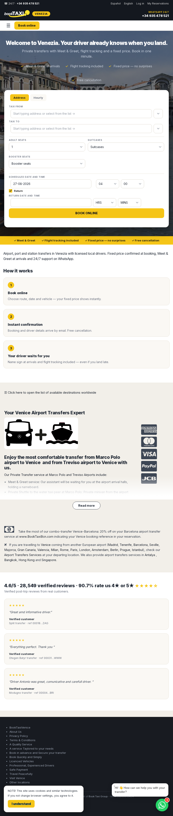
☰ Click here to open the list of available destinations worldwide (50, 392)
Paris (73, 550)
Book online (27, 25)
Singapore (49, 560)
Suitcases (95, 140)
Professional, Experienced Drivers (31, 765)
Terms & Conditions (22, 740)
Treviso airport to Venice (90, 462)
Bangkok (10, 560)
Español (116, 3)
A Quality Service (20, 744)
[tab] (19, 97)
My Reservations (158, 3)
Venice (46, 545)
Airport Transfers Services (23, 555)
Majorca (10, 550)
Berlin (114, 550)
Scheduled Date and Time (27, 176)
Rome (64, 550)
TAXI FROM (16, 106)
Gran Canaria (27, 550)
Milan (54, 550)
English (128, 3)
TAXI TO (14, 121)
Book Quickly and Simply (25, 757)
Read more (86, 505)
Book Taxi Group (98, 796)
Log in (140, 3)
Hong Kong (27, 560)
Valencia (43, 550)
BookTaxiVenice (19, 727)
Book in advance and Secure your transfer (37, 752)
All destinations (17, 807)
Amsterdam (100, 550)
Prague (125, 550)
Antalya (150, 555)
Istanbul (137, 550)
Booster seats (19, 156)
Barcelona (140, 545)
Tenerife (126, 545)
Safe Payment (18, 769)
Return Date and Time (24, 195)
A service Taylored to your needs (31, 748)
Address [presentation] (20, 97)
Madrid (113, 545)
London (84, 550)
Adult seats (17, 140)
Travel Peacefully (20, 774)
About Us (15, 731)
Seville (154, 545)
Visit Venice (17, 778)
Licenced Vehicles (21, 761)
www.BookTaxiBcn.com (36, 536)
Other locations (19, 782)
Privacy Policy (18, 736)
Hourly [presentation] (38, 97)
